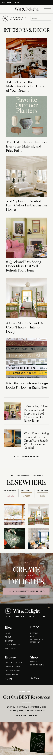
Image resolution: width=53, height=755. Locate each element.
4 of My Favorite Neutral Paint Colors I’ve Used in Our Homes (26, 206)
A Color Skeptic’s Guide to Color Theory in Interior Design (25, 328)
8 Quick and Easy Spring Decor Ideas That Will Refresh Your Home (23, 266)
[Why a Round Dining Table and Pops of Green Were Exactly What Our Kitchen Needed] (12, 438)
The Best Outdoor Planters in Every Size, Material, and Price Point (27, 147)
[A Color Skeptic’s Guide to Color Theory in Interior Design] (26, 298)
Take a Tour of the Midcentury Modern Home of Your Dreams (25, 87)
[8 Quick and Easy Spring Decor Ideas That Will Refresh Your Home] (26, 238)
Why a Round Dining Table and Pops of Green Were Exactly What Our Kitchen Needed (36, 440)
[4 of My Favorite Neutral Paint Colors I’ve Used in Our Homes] (26, 176)
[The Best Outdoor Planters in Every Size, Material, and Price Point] (26, 116)
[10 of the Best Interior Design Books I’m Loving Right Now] (26, 358)
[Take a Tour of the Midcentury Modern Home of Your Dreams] (26, 58)
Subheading (27, 456)
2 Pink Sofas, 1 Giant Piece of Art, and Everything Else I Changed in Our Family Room (36, 413)
